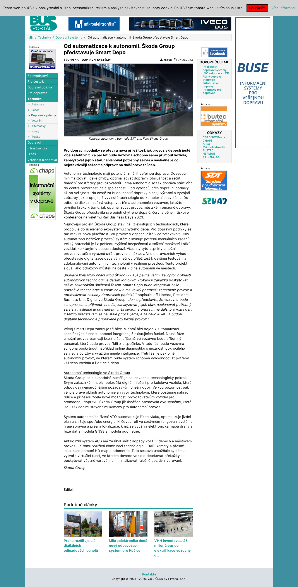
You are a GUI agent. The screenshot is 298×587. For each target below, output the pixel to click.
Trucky (35, 136)
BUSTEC (208, 150)
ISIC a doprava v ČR (216, 73)
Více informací (283, 8)
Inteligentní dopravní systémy (214, 68)
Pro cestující (36, 81)
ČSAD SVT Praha (214, 137)
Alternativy (38, 126)
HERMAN (209, 153)
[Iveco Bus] (180, 23)
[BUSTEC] (213, 116)
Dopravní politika (39, 87)
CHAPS (207, 140)
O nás (31, 154)
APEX (206, 143)
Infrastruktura (37, 148)
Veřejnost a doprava (42, 160)
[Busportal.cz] (43, 22)
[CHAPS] (42, 193)
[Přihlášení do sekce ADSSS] (214, 201)
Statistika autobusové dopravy (211, 83)
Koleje (35, 131)
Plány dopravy (212, 76)
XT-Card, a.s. (211, 156)
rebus (166, 59)
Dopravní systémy (69, 37)
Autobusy (37, 104)
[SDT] (213, 180)
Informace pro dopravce (212, 91)
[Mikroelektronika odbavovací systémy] (94, 23)
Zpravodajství (37, 76)
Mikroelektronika (214, 147)
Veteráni (36, 120)
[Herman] (42, 59)
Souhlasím (257, 8)
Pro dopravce (37, 93)
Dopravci (34, 142)
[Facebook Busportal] (214, 52)
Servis (35, 110)
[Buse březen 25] (252, 82)
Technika (44, 37)
